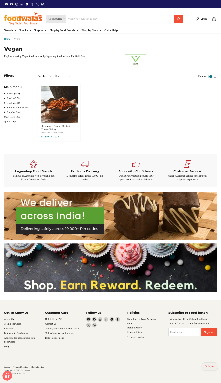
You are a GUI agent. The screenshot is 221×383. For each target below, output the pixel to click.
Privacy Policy (134, 332)
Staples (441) (13, 103)
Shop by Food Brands (18, 107)
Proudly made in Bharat (14, 373)
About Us (9, 319)
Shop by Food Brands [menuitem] (62, 30)
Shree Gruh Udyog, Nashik (52, 132)
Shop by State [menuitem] (89, 30)
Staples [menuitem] (38, 30)
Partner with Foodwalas (16, 333)
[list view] (214, 76)
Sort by (42, 76)
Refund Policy (134, 327)
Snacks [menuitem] (23, 30)
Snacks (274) (13, 98)
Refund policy (37, 367)
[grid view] (210, 76)
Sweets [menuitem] (8, 30)
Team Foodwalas (12, 323)
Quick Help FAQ (53, 319)
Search (7, 367)
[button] (202, 19)
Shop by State (14, 112)
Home (7, 39)
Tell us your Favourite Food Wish (62, 328)
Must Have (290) (12, 117)
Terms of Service (135, 337)
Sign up (209, 332)
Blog (6, 346)
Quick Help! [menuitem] (111, 30)
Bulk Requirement (54, 338)
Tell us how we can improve (59, 333)
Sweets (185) (13, 93)
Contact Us (50, 323)
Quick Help (10, 121)
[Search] (178, 19)
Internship (9, 328)
